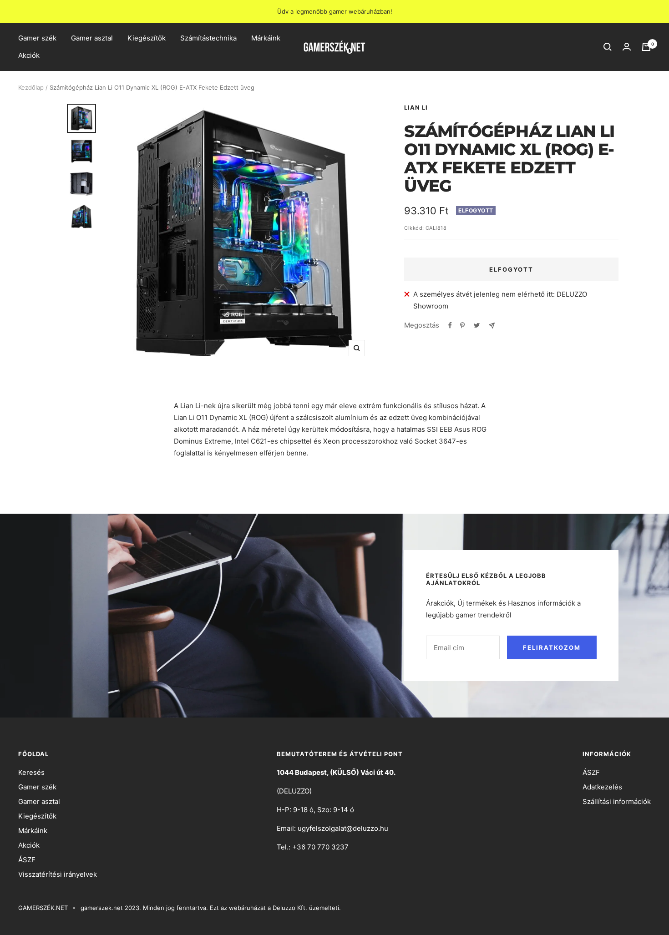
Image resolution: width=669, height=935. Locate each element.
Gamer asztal (92, 38)
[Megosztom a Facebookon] (450, 325)
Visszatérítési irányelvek (57, 874)
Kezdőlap (31, 87)
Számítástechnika (208, 38)
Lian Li (416, 107)
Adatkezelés (602, 787)
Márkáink (265, 38)
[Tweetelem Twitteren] (477, 325)
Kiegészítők (146, 38)
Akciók (29, 55)
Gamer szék (37, 38)
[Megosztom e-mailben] (492, 326)
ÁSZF (26, 859)
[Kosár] (646, 47)
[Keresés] (607, 47)
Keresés (31, 772)
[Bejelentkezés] (627, 47)
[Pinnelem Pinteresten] (462, 325)
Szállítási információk (617, 801)
